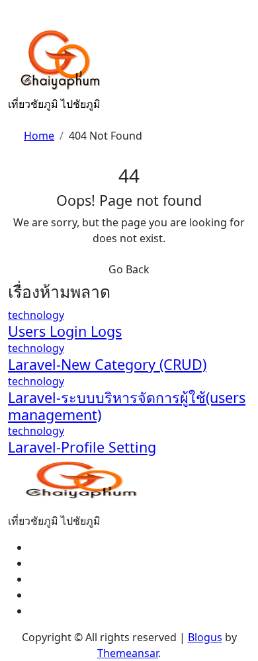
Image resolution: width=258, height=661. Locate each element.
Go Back (129, 269)
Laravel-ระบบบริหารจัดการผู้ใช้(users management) (126, 406)
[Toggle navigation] (16, 17)
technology (36, 315)
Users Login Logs (65, 331)
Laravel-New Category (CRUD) (107, 364)
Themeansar (127, 653)
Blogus (205, 637)
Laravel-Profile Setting (82, 447)
